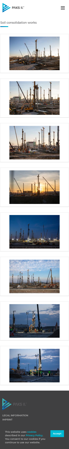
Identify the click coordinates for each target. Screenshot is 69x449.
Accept (57, 433)
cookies (31, 431)
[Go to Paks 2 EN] (19, 7)
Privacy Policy (34, 435)
